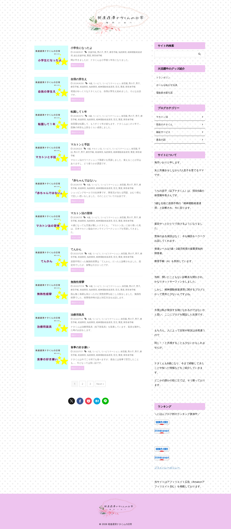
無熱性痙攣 (77, 281)
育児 (117, 86)
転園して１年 (79, 111)
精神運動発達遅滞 (106, 86)
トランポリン (163, 77)
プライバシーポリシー (167, 467)
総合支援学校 (80, 55)
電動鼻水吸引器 (164, 92)
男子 (106, 52)
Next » (100, 383)
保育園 (125, 83)
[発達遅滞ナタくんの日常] (97, 401)
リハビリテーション (111, 83)
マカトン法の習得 (81, 213)
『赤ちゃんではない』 (84, 180)
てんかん (76, 249)
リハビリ (97, 83)
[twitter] (71, 401)
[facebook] (80, 401)
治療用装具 (77, 314)
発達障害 (84, 86)
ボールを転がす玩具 (166, 85)
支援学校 (92, 52)
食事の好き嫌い (80, 347)
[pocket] (88, 401)
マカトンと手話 (80, 144)
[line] (105, 401)
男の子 (100, 52)
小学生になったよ (81, 47)
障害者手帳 (97, 55)
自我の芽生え (79, 79)
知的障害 (123, 52)
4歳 (90, 83)
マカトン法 (97, 148)
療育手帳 (113, 52)
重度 (89, 55)
